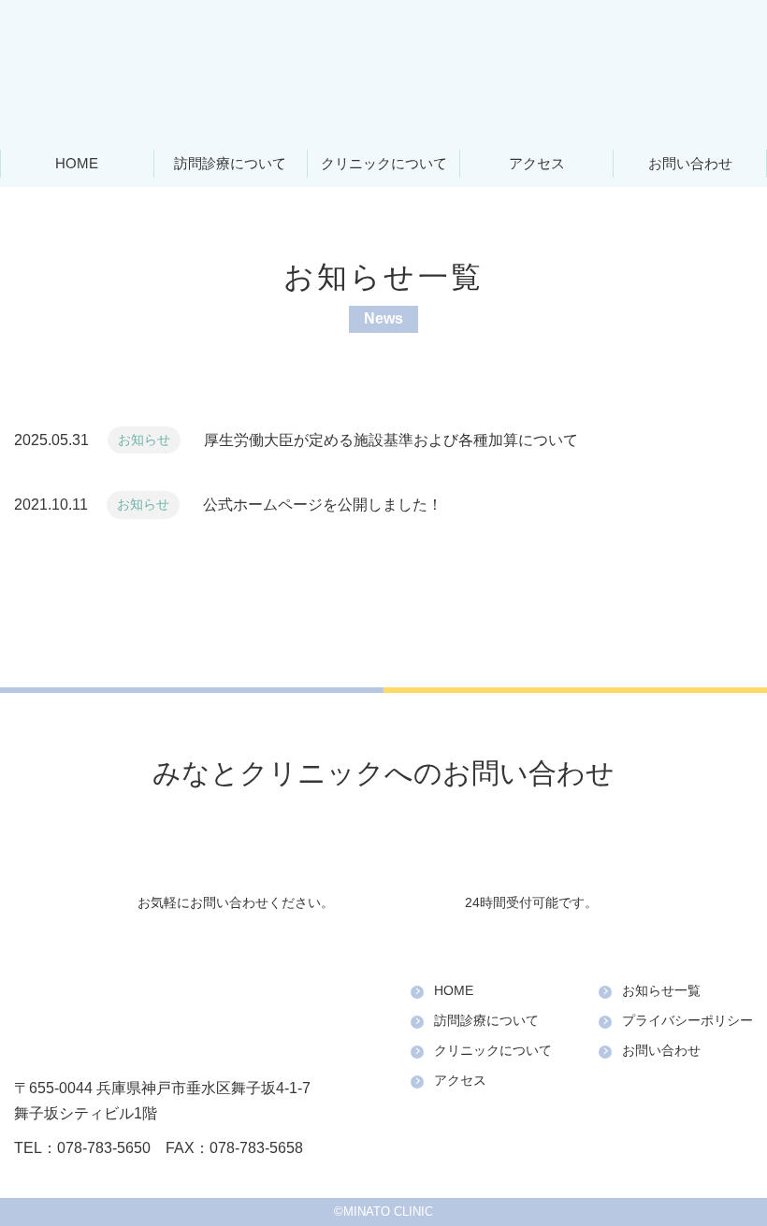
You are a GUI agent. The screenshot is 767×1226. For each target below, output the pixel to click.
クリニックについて (384, 163)
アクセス (537, 163)
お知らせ (144, 439)
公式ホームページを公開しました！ (322, 504)
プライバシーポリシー (687, 1020)
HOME (76, 163)
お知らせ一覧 (661, 990)
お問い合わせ (690, 163)
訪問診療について (230, 163)
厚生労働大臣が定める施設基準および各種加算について (391, 440)
